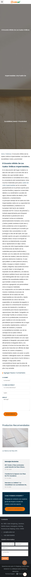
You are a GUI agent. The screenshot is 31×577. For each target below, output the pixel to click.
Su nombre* (5, 377)
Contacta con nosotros (15, 509)
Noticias (8, 154)
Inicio (3, 154)
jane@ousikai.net (9, 532)
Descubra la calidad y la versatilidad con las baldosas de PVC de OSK (15, 485)
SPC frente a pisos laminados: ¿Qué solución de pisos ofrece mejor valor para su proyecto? (14, 467)
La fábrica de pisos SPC (9, 451)
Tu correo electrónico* (8, 385)
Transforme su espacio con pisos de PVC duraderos (15, 475)
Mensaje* (4, 397)
